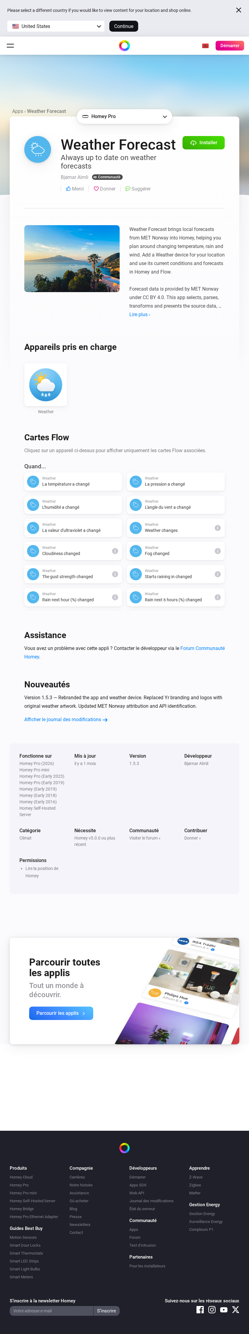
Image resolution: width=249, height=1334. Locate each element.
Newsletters (80, 1224)
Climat (25, 838)
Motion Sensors (23, 1237)
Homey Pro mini (23, 1193)
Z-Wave (196, 1177)
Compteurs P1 (201, 1229)
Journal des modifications (151, 1201)
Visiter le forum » (145, 838)
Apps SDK (138, 1185)
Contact (76, 1232)
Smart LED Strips (24, 1261)
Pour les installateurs (147, 1266)
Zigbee (195, 1185)
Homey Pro (19, 1185)
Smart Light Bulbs (25, 1269)
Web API (136, 1193)
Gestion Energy (202, 1213)
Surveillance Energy (206, 1221)
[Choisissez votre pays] (205, 45)
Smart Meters (21, 1277)
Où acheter (79, 1201)
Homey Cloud (21, 1177)
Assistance (79, 1193)
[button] (55, 26)
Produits (18, 1168)
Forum (134, 1237)
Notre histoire (81, 1185)
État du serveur (142, 1209)
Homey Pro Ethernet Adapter (34, 1216)
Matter (194, 1193)
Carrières (77, 1177)
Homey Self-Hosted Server (32, 1201)
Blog (73, 1209)
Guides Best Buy (26, 1228)
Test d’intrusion (142, 1245)
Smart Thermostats (26, 1253)
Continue (123, 26)
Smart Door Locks (25, 1245)
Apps (17, 111)
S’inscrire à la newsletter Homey (42, 1301)
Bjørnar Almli (196, 763)
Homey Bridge (22, 1209)
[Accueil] (124, 45)
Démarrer (137, 1177)
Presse (76, 1216)
